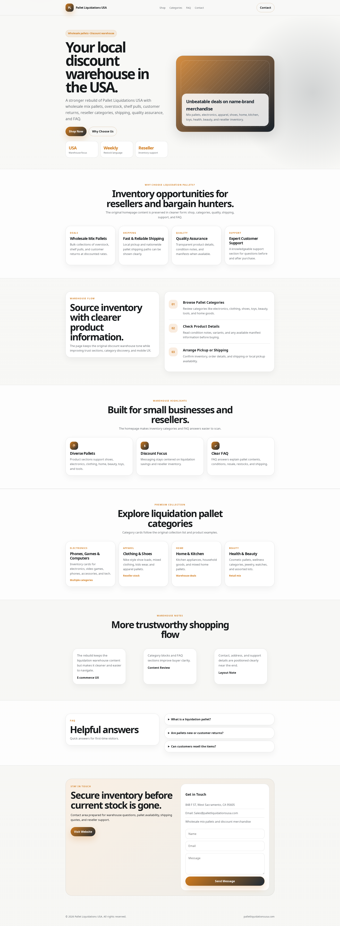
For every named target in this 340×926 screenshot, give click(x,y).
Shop (163, 7)
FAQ (188, 7)
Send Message (225, 881)
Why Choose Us (103, 131)
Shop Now (76, 131)
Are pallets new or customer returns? (197, 733)
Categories (175, 7)
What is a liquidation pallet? (191, 719)
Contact (199, 7)
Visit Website (83, 832)
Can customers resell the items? (193, 746)
